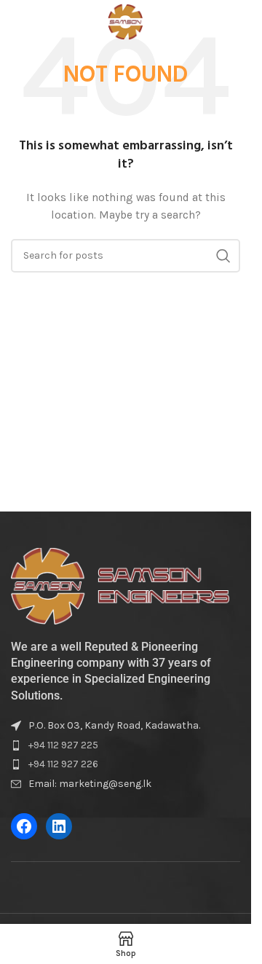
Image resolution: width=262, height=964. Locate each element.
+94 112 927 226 (63, 764)
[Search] (232, 21)
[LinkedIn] (59, 826)
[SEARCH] (223, 256)
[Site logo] (125, 21)
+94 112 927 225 (63, 745)
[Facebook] (24, 826)
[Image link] (120, 585)
